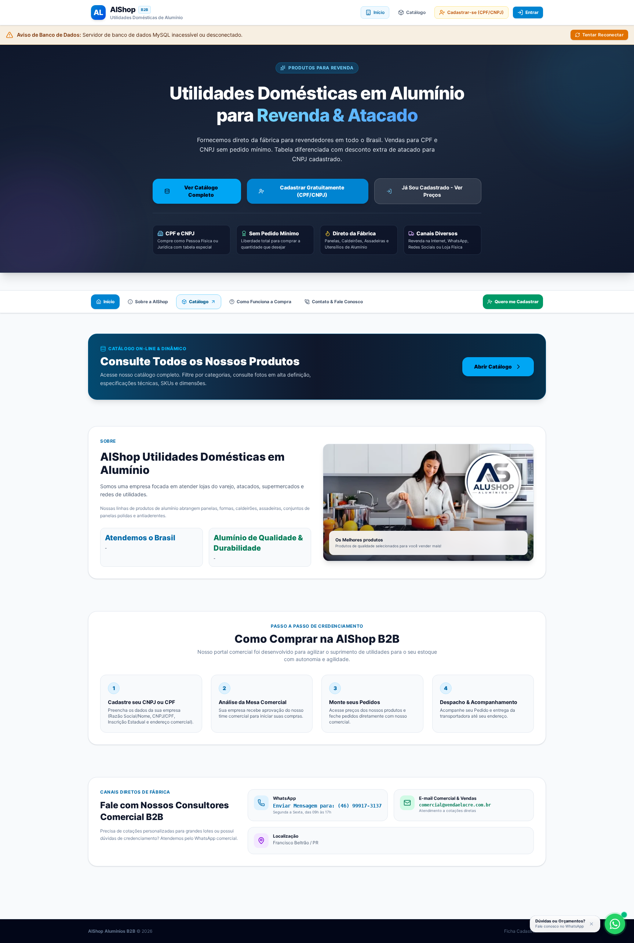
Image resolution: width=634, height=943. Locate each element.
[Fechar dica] (591, 924)
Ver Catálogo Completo (201, 191)
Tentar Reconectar (603, 34)
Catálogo (416, 12)
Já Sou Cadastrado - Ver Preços (432, 191)
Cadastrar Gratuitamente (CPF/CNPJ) (312, 191)
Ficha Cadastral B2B (525, 931)
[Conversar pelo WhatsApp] (615, 924)
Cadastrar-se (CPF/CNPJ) (475, 12)
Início (379, 12)
